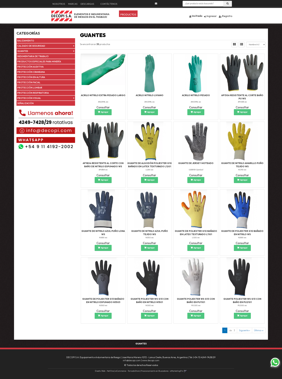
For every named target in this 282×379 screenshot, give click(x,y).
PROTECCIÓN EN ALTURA (31, 77)
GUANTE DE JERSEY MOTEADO (195, 163)
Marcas (73, 3)
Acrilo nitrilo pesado (196, 95)
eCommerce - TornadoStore (127, 371)
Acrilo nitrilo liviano (149, 95)
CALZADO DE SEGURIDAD (31, 45)
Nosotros (59, 3)
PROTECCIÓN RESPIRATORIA (33, 92)
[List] (241, 44)
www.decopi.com (150, 360)
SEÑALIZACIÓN (25, 103)
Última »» (258, 330)
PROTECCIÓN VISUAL (29, 98)
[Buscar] (227, 4)
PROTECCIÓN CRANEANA (31, 71)
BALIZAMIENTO (25, 40)
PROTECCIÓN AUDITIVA (30, 66)
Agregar (104, 112)
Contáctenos (108, 3)
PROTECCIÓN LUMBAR (29, 87)
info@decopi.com (132, 360)
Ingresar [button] (212, 16)
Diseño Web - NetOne (104, 371)
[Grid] (234, 44)
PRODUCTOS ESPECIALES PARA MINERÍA (39, 61)
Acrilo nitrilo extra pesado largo (103, 95)
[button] (156, 3)
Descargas (87, 3)
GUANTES (22, 51)
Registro (227, 16)
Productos (128, 14)
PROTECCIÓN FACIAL (28, 82)
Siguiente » (244, 330)
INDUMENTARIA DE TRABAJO (33, 56)
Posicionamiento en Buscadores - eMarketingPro (162, 371)
